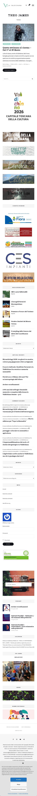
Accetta (18, 780)
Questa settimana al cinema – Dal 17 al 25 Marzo (17, 48)
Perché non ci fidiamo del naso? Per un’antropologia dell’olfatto (15, 378)
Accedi (4, 489)
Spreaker (24, 739)
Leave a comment (7, 66)
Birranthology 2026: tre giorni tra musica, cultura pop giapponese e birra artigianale (18, 360)
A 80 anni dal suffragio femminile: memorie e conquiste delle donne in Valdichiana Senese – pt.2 (15, 392)
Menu (33, 5)
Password (5, 533)
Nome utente (6, 526)
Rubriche (6, 44)
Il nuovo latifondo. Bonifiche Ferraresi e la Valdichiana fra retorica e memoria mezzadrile (18, 369)
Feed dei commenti (7, 498)
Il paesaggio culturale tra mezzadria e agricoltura (16, 430)
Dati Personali (26, 727)
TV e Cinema (16, 44)
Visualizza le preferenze (18, 789)
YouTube (20, 739)
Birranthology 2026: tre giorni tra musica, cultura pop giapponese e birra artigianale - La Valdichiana (16, 406)
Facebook (13, 739)
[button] (23, 763)
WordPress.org (6, 503)
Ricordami (7, 540)
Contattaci (18, 730)
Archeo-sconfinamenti (11, 384)
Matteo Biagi (6, 64)
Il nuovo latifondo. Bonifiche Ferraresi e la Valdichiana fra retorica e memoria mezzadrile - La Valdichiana (17, 439)
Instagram (16, 739)
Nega (18, 784)
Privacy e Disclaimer (13, 793)
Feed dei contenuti (7, 494)
